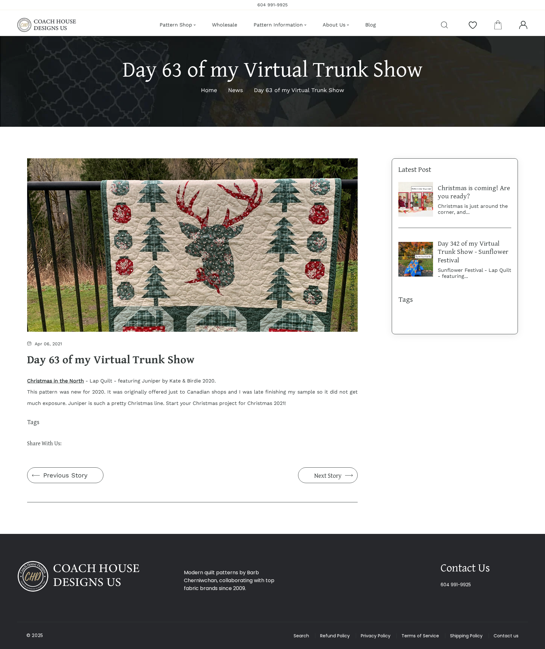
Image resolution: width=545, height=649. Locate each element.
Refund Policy (335, 636)
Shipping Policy (466, 636)
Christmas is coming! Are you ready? (474, 192)
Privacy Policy (375, 636)
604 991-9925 (456, 585)
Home (209, 90)
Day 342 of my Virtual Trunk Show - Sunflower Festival (473, 251)
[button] (498, 25)
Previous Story (65, 475)
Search (301, 636)
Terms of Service (420, 636)
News (235, 90)
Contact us (506, 636)
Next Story (328, 475)
